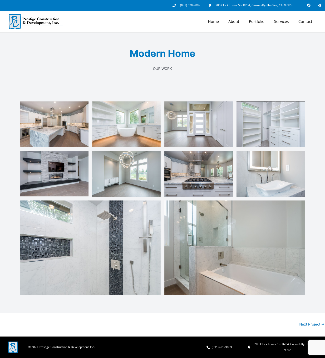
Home (213, 21)
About (233, 21)
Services (281, 21)
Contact (305, 21)
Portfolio (257, 21)
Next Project (312, 324)
